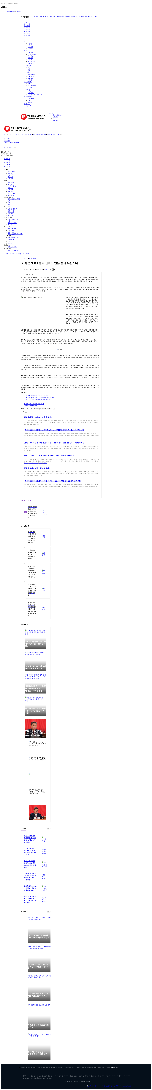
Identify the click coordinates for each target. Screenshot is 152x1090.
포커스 (26, 41)
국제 (25, 50)
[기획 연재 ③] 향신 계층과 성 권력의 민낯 (37, 399)
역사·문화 (31, 98)
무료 (19, 11)
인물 (29, 83)
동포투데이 (7, 11)
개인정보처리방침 (59, 16)
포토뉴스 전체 (12, 247)
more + (48, 828)
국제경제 (30, 59)
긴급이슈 (30, 47)
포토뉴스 (27, 104)
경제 (29, 69)
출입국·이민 (31, 74)
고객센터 (27, 35)
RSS (116, 1067)
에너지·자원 (31, 61)
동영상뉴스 (27, 106)
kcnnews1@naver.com (30, 405)
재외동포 (30, 78)
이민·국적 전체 (12, 208)
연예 (29, 100)
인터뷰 (30, 87)
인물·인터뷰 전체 (13, 219)
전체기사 (27, 27)
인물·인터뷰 (28, 82)
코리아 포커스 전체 (14, 199)
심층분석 (30, 45)
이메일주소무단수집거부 (72, 16)
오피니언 (27, 89)
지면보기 (7, 166)
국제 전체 (11, 182)
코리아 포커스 (28, 65)
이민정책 (30, 80)
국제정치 (30, 58)
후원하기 (27, 26)
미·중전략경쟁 (32, 54)
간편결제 (27, 31)
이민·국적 (27, 72)
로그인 (26, 22)
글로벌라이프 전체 (13, 237)
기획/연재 (31, 91)
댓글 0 (46, 269)
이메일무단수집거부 (90, 1067)
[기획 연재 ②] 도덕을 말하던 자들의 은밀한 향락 (39, 397)
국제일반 (30, 52)
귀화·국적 (31, 76)
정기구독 (27, 33)
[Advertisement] (3, 283)
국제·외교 (31, 63)
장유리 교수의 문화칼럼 (35, 94)
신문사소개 (36, 16)
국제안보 (30, 56)
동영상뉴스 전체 (13, 250)
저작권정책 (93, 16)
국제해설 (30, 48)
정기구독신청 (53, 1067)
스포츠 (30, 102)
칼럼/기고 (31, 93)
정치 (29, 67)
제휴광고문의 (44, 16)
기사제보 (27, 29)
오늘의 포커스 (32, 43)
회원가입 (27, 24)
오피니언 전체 (12, 228)
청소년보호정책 (85, 16)
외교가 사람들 (32, 85)
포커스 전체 (11, 171)
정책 (29, 71)
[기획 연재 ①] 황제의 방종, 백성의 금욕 (36, 395)
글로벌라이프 (28, 96)
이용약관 (51, 16)
